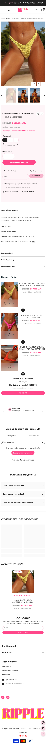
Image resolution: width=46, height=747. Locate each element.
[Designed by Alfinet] (23, 736)
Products (16, 18)
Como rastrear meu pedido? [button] (13, 494)
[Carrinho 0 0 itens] (42, 10)
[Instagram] (7, 697)
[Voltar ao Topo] (43, 733)
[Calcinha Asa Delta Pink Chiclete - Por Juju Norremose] (9, 326)
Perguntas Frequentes (10, 670)
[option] (23, 2)
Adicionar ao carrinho (19, 162)
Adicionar (23, 393)
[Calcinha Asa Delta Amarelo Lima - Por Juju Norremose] (9, 294)
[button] (39, 84)
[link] (42, 113)
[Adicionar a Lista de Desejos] (31, 571)
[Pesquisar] (8, 10)
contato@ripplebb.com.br (15, 684)
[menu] (2, 10)
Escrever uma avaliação (23, 453)
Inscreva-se (23, 632)
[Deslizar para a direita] (42, 411)
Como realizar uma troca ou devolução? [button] (18, 503)
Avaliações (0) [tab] (12, 435)
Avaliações (6, 674)
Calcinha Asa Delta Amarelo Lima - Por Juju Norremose (32, 285)
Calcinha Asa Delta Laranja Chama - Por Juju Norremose (32, 348)
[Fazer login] (37, 10)
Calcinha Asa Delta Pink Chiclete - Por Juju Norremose (32, 316)
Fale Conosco (7, 666)
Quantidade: (7, 151)
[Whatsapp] (43, 728)
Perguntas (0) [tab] (34, 435)
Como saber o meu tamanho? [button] (14, 485)
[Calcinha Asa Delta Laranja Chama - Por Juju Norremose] (9, 357)
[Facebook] (2, 697)
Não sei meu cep (38, 171)
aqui (33, 241)
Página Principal (6, 18)
